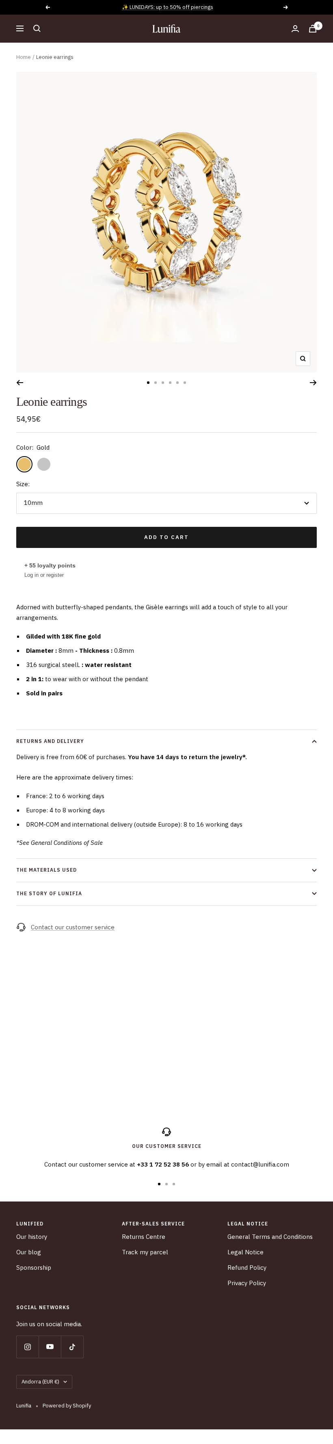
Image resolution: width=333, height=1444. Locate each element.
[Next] (313, 382)
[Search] (37, 28)
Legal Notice (245, 1252)
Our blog (28, 1252)
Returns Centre (143, 1236)
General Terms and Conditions (270, 1236)
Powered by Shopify (67, 1405)
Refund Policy (246, 1267)
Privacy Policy (246, 1283)
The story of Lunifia (49, 893)
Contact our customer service (73, 927)
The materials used (46, 870)
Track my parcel (145, 1252)
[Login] (295, 28)
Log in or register (44, 575)
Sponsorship (33, 1267)
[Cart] (313, 28)
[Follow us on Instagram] (27, 1347)
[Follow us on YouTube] (50, 1347)
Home (23, 57)
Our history (31, 1236)
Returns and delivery (50, 741)
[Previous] (19, 382)
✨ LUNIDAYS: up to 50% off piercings (167, 7)
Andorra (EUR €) (40, 1381)
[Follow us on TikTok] (72, 1347)
